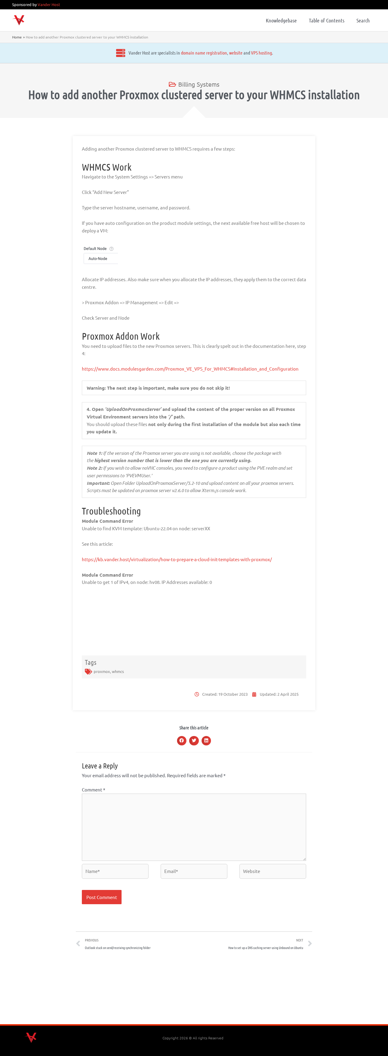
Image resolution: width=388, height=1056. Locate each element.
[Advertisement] (194, 989)
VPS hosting (261, 52)
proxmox (102, 671)
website (235, 52)
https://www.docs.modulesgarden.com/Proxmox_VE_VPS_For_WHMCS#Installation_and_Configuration (190, 368)
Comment (93, 789)
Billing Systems (198, 84)
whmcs (118, 671)
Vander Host (49, 4)
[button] (182, 741)
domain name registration (204, 52)
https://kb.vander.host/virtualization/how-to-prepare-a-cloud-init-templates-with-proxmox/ (177, 559)
